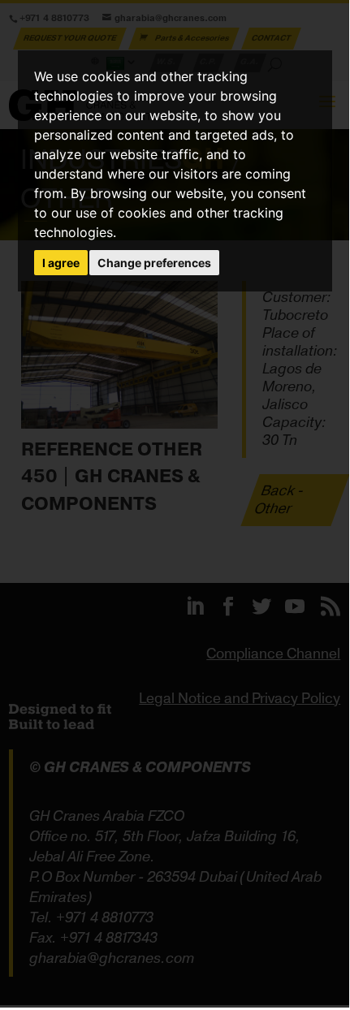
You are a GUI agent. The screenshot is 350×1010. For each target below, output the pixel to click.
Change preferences (154, 263)
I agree (61, 263)
